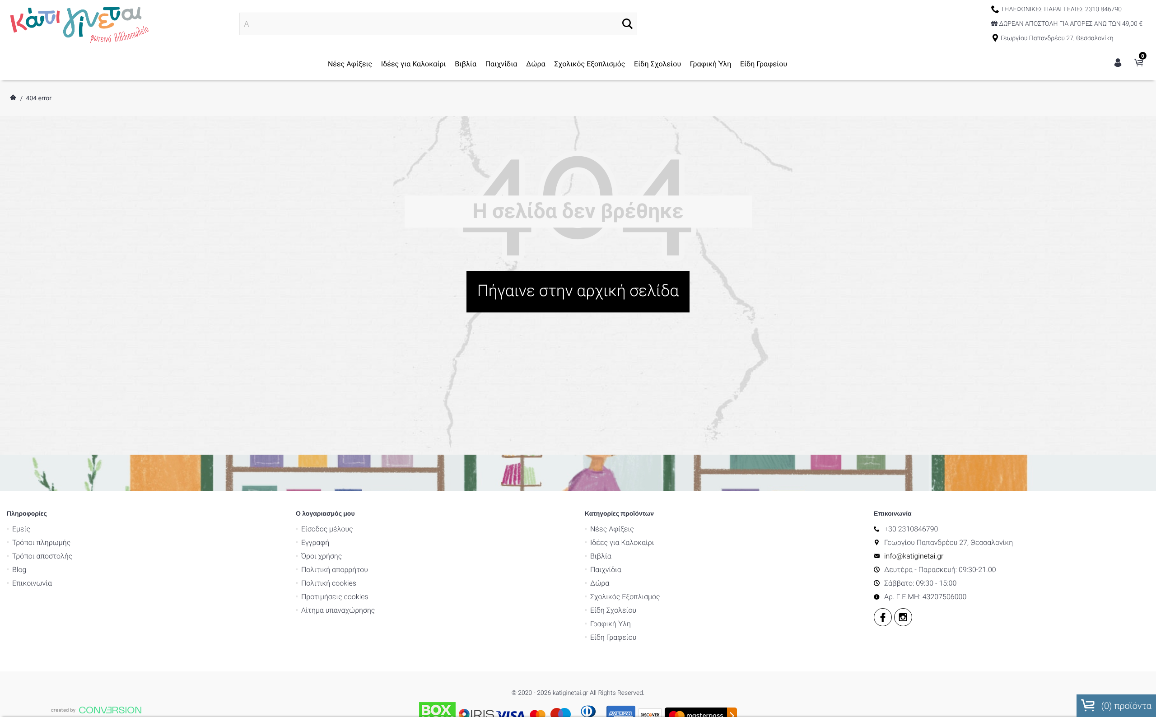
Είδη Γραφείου (763, 64)
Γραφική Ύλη (711, 64)
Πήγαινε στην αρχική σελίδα (578, 290)
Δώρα (535, 64)
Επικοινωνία (32, 583)
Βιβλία (465, 64)
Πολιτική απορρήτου (334, 569)
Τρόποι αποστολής (42, 556)
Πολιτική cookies (328, 583)
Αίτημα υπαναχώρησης (338, 610)
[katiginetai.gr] (78, 23)
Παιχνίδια (501, 64)
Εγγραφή (315, 542)
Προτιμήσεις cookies (334, 596)
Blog (19, 569)
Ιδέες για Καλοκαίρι (413, 64)
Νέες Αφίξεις (350, 64)
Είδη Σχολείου (657, 64)
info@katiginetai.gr (913, 556)
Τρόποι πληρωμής (41, 542)
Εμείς (21, 529)
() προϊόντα (1125, 705)
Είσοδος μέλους (327, 529)
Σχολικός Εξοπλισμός (589, 64)
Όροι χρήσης (321, 556)
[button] (627, 24)
